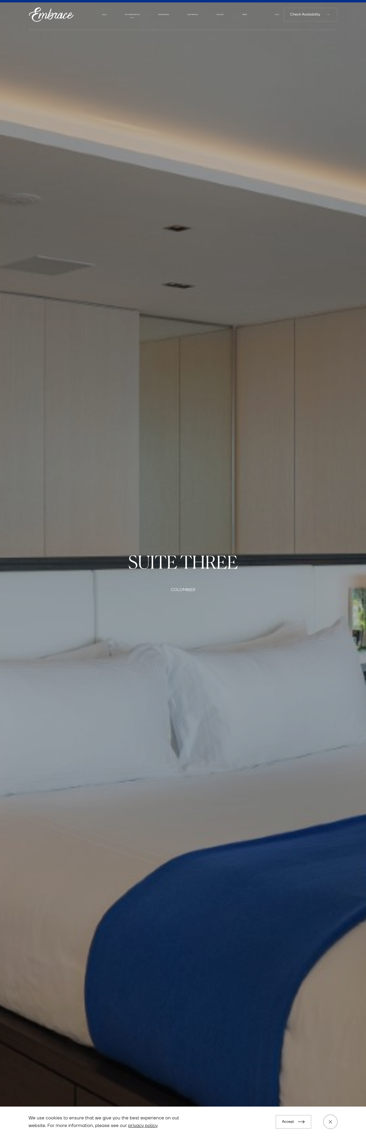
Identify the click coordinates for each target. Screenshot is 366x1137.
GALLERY (220, 14)
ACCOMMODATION (132, 14)
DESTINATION (193, 14)
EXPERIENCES (163, 14)
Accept (288, 1121)
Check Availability (305, 14)
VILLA (104, 14)
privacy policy (143, 1126)
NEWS (244, 14)
